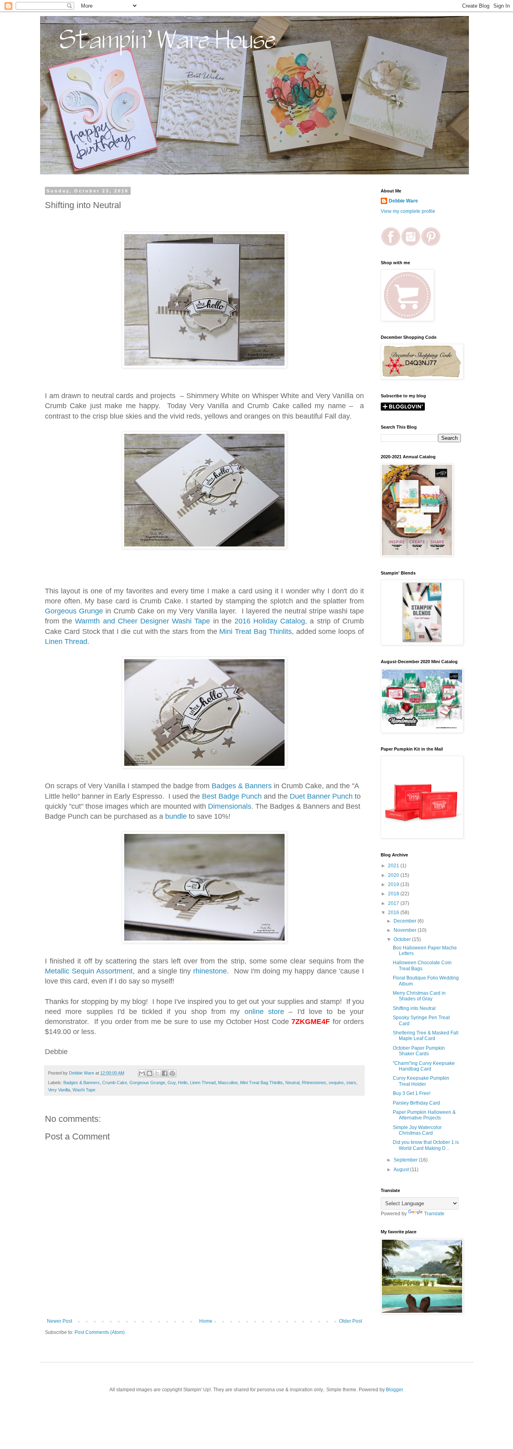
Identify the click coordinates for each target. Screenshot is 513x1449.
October (403, 939)
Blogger (394, 1389)
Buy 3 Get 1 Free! (411, 1093)
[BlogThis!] (149, 1073)
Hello (183, 1082)
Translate (434, 1213)
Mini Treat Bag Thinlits (255, 631)
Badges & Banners (242, 786)
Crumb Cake (114, 1082)
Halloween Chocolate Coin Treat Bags (422, 965)
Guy (172, 1082)
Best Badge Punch (232, 796)
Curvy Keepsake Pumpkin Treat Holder (421, 1081)
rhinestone (210, 971)
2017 (394, 903)
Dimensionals (229, 806)
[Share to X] (157, 1073)
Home (205, 1321)
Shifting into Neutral (414, 1008)
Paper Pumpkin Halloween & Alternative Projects (424, 1115)
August (402, 1169)
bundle (176, 816)
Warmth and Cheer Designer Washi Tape (142, 621)
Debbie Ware (403, 201)
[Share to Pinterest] (172, 1073)
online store (264, 1012)
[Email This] (142, 1073)
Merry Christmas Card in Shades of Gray (419, 996)
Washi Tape (84, 1089)
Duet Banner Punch (321, 796)
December (406, 921)
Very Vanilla (59, 1089)
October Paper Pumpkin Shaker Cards (419, 1050)
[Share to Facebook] (165, 1073)
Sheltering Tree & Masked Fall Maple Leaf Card (425, 1035)
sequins (336, 1082)
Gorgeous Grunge (74, 611)
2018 (394, 894)
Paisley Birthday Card (416, 1103)
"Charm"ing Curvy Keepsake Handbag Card (424, 1066)
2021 (394, 865)
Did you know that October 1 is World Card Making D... (426, 1145)
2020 (394, 875)
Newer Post (59, 1321)
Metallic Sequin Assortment (89, 971)
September (406, 1160)
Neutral (292, 1082)
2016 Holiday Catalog (268, 621)
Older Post (350, 1321)
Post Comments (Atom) (100, 1332)
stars (351, 1082)
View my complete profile (408, 211)
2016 (394, 912)
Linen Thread (66, 641)
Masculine (228, 1082)
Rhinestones (314, 1082)
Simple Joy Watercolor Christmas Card (417, 1130)
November (406, 930)
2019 (394, 884)
